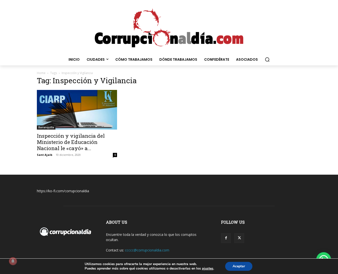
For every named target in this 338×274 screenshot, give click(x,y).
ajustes (207, 268)
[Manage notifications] (13, 261)
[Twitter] (239, 238)
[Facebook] (226, 238)
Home (41, 73)
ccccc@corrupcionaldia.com (147, 250)
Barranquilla (46, 127)
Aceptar (239, 266)
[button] (267, 59)
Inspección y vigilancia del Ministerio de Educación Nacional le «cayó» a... (71, 142)
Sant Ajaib (44, 155)
